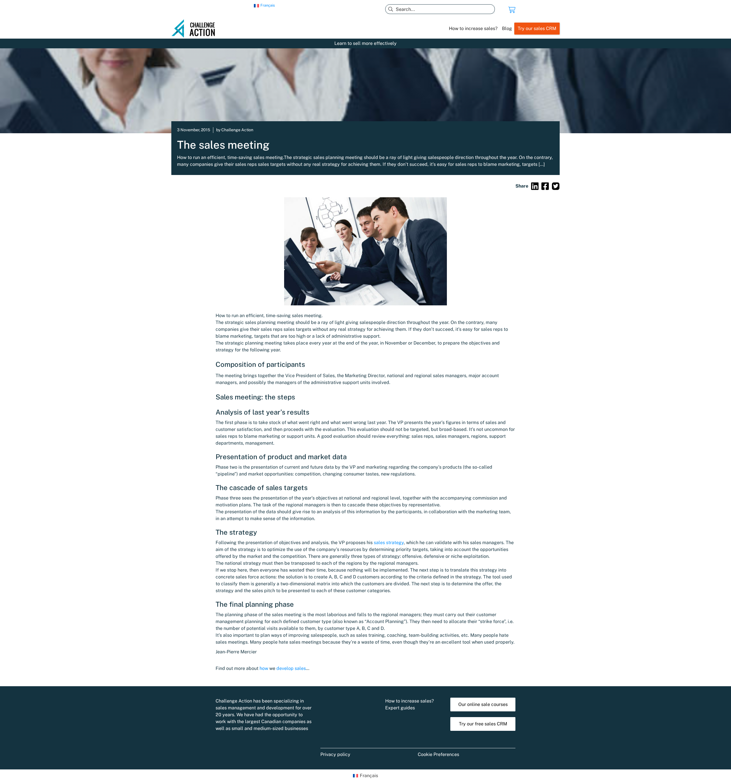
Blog (507, 28)
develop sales (291, 668)
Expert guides (400, 708)
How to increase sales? (473, 28)
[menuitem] (264, 5)
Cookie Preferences (438, 754)
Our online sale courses (483, 704)
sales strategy (389, 542)
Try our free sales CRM (483, 724)
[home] (195, 29)
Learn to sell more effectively (365, 43)
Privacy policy (335, 754)
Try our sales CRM (537, 28)
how (264, 668)
